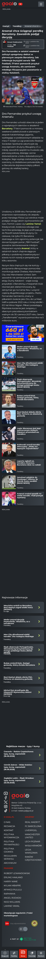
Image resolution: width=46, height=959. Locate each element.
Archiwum (10, 863)
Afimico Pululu (13, 889)
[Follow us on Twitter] (6, 802)
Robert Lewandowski (17, 873)
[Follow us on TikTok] (6, 810)
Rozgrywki (5, 956)
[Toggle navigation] (41, 4)
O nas (7, 822)
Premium (41, 956)
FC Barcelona (33, 826)
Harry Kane (11, 881)
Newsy (23, 956)
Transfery (14, 956)
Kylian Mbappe (12, 885)
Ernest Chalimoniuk (14, 42)
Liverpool (31, 830)
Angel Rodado (12, 898)
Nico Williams (12, 902)
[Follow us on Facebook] (6, 797)
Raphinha (9, 894)
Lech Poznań (32, 841)
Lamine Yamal (12, 906)
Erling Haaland (13, 877)
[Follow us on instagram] (6, 806)
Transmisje (32, 956)
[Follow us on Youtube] (6, 793)
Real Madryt (32, 822)
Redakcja (9, 826)
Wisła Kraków (33, 845)
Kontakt (8, 830)
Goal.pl (6, 26)
